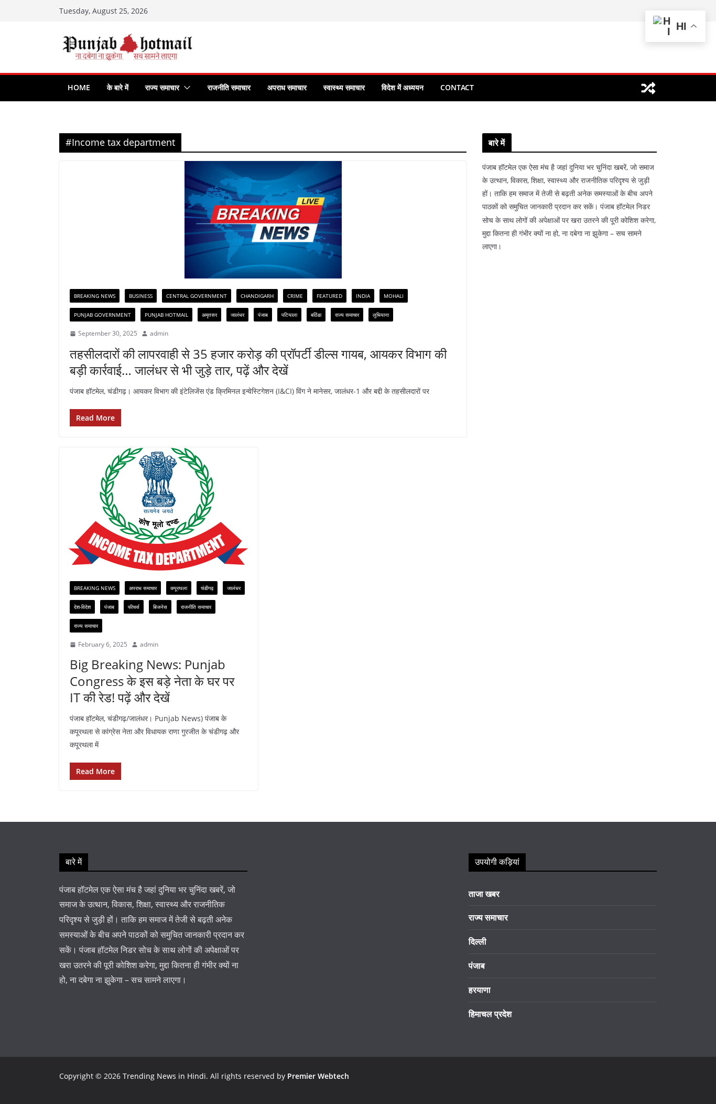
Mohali (394, 295)
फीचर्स (133, 606)
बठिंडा (316, 314)
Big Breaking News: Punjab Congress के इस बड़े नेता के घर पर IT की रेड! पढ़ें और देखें (152, 680)
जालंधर (237, 314)
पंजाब (263, 314)
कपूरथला (178, 588)
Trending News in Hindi (164, 1076)
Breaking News (94, 295)
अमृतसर (209, 314)
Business (141, 295)
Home (79, 87)
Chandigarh (257, 295)
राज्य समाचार (162, 87)
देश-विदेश (82, 606)
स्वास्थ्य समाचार (344, 87)
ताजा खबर (484, 893)
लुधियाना (381, 314)
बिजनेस (160, 606)
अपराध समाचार (287, 87)
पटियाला (289, 314)
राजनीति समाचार (229, 87)
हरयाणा (480, 989)
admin (159, 333)
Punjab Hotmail (166, 314)
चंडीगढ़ (207, 588)
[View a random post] (648, 88)
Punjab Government (102, 314)
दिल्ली (477, 941)
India (363, 295)
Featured (329, 295)
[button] (185, 87)
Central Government (196, 295)
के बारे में (117, 87)
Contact (457, 87)
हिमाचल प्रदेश (490, 1014)
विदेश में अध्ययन (403, 87)
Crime (295, 295)
